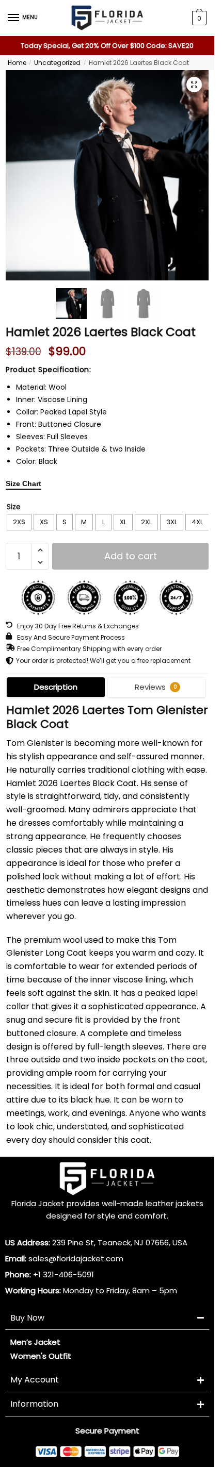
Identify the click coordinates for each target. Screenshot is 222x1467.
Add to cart (130, 555)
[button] (194, 84)
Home (17, 62)
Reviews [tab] (156, 686)
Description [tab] (55, 686)
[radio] (19, 522)
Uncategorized (57, 62)
